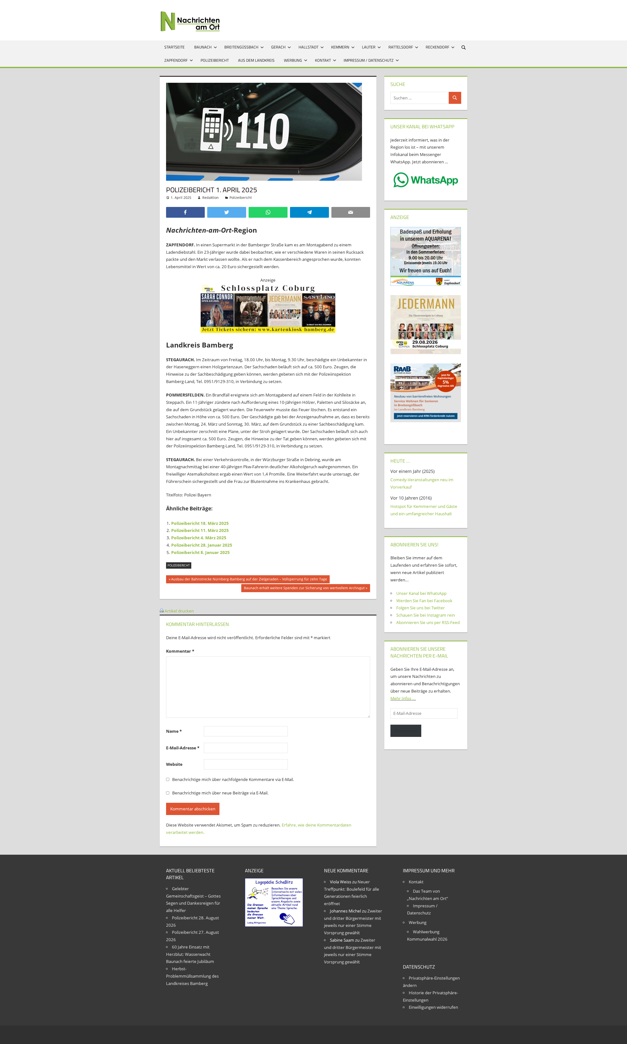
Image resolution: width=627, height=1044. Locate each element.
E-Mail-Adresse (182, 748)
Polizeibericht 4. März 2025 (198, 537)
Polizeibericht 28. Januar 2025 (201, 545)
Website (174, 764)
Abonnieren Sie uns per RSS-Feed (428, 622)
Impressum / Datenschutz (369, 60)
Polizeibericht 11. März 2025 (200, 530)
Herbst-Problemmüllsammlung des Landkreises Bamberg (192, 976)
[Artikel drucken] (162, 611)
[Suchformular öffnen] (464, 47)
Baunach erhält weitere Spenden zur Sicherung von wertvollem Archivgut (304, 588)
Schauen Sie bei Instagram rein (425, 615)
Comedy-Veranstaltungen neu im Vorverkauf (421, 483)
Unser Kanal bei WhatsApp (421, 593)
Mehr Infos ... (403, 698)
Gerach (278, 47)
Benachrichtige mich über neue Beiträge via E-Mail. (220, 793)
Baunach (203, 47)
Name (174, 731)
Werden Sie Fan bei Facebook (424, 600)
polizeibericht (179, 565)
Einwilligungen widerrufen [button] (433, 1007)
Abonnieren (406, 731)
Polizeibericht (215, 60)
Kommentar (180, 651)
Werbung (293, 60)
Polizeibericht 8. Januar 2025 (200, 552)
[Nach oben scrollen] (619, 1036)
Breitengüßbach (241, 47)
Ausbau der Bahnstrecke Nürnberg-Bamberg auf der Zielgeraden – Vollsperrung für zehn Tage (249, 579)
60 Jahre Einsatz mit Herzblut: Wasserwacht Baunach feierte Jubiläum (190, 954)
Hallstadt (308, 47)
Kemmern (340, 47)
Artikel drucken (179, 611)
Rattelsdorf (400, 47)
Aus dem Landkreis (256, 60)
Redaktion (210, 197)
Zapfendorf (176, 60)
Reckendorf (437, 47)
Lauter (368, 47)
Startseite (174, 47)
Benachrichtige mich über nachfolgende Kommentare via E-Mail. (233, 779)
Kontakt (323, 60)
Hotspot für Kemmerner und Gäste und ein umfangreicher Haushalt (423, 510)
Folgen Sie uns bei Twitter (420, 608)
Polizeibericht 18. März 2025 (200, 523)
